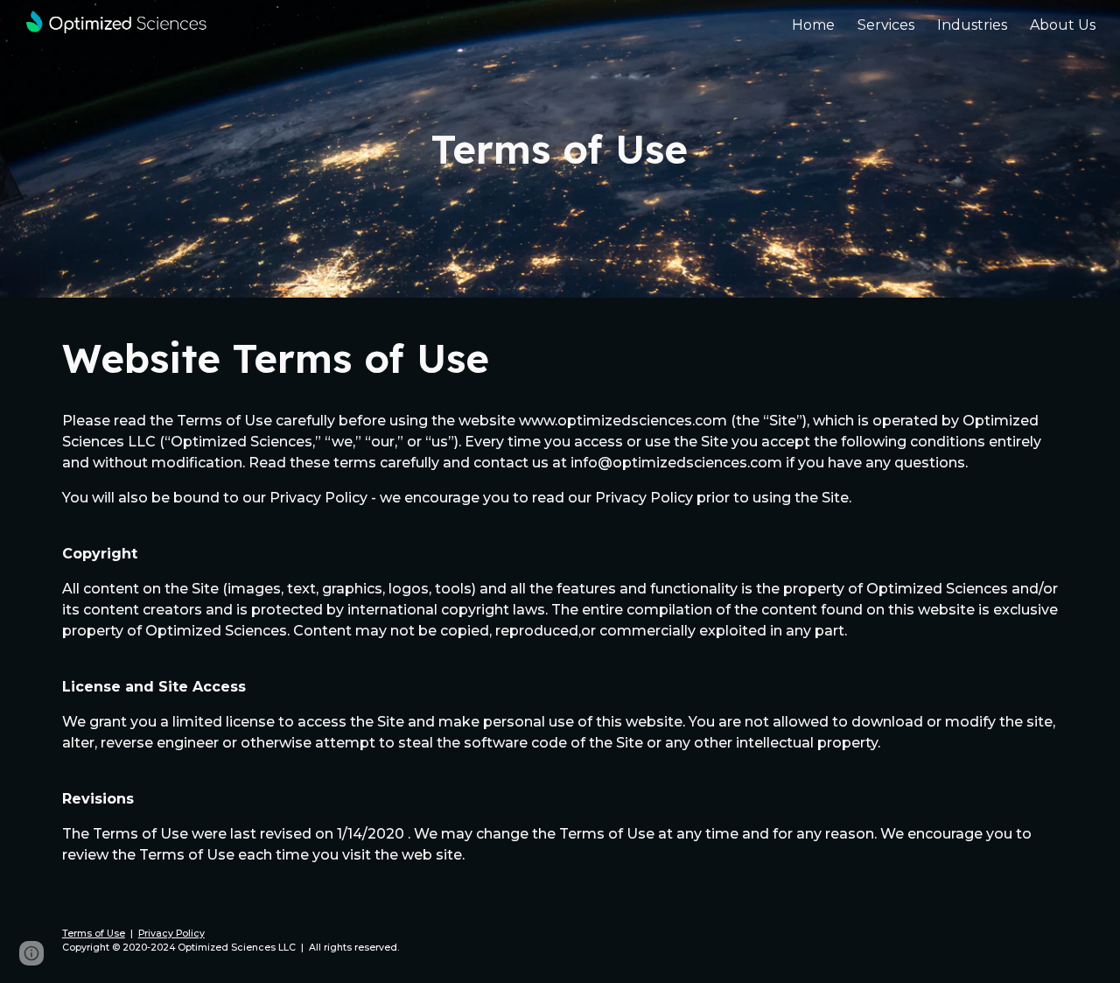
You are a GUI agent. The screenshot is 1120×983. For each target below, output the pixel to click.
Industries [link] (972, 25)
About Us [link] (1063, 25)
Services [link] (886, 25)
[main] (560, 149)
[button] (31, 953)
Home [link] (813, 25)
